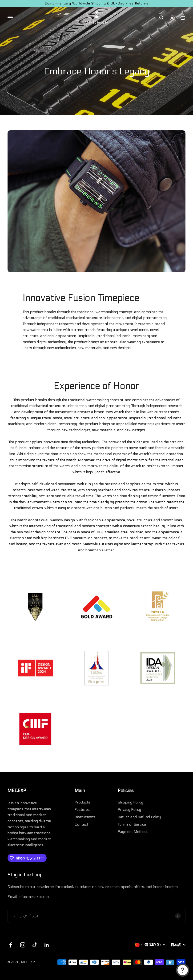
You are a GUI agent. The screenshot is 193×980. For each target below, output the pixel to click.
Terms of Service (132, 824)
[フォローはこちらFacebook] (11, 945)
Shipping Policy (130, 802)
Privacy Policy (129, 809)
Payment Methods (133, 831)
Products (82, 802)
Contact (81, 824)
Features (82, 809)
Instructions (85, 817)
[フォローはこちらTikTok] (35, 945)
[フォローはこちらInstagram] (23, 945)
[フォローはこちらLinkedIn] (47, 945)
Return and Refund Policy (139, 817)
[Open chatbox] (182, 970)
